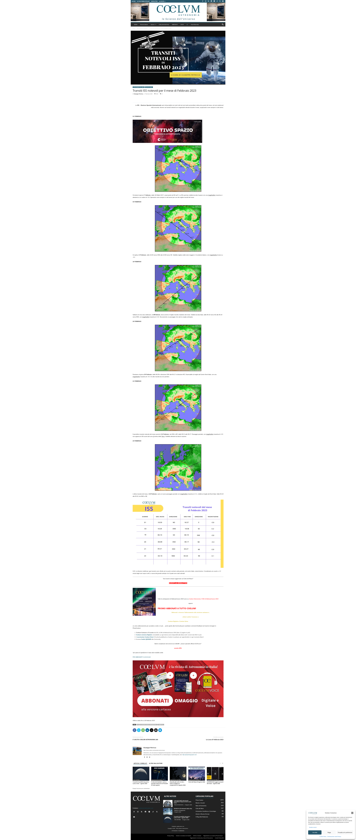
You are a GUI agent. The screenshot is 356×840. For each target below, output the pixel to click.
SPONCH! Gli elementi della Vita (183, 808)
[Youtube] (223, 1)
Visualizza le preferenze (345, 832)
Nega (329, 832)
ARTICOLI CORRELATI (140, 763)
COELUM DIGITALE (164, 24)
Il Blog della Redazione (202, 817)
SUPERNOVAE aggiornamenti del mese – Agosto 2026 (215, 782)
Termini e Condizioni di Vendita (183, 835)
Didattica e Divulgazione (179, 810)
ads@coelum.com (180, 826)
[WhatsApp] (143, 730)
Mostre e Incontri (200, 803)
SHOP (182, 24)
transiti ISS (160, 724)
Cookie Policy (322, 836)
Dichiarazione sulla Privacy (334, 836)
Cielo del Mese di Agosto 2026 (196, 782)
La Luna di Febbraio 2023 (214, 739)
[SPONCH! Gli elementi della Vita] (167, 811)
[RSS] (208, 1)
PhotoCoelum (144, 24)
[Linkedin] (147, 730)
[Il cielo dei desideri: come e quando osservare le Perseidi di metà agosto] (159, 774)
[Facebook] (203, 1)
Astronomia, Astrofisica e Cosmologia (206, 811)
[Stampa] (156, 730)
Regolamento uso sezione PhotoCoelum (213, 835)
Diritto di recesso (197, 835)
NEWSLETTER (154, 1)
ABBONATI (175, 24)
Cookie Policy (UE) (219, 838)
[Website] (149, 757)
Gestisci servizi (313, 827)
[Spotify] (211, 1)
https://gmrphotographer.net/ (189, 754)
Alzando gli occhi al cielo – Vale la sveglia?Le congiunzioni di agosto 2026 (178, 783)
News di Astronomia (178, 804)
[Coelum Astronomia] (178, 12)
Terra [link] (163, 436)
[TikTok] (217, 1)
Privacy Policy (170, 835)
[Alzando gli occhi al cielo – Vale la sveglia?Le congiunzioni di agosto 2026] (178, 774)
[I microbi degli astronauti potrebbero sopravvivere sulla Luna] (167, 803)
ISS (138, 724)
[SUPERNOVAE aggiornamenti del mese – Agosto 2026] (215, 774)
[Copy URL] (168, 730)
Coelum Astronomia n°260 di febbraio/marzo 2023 (203, 599)
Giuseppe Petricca (138, 94)
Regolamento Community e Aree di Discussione (201, 838)
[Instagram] (206, 1)
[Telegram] (214, 1)
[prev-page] (220, 763)
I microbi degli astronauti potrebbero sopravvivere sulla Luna (182, 802)
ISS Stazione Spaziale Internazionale (148, 724)
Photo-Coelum (199, 800)
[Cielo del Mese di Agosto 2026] (196, 774)
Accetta (315, 832)
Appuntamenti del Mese (142, 28)
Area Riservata (195, 24)
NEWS (135, 24)
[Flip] (164, 730)
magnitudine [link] (211, 195)
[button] (352, 813)
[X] (220, 1)
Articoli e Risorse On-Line (202, 814)
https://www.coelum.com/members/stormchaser (154, 750)
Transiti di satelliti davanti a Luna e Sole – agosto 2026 (141, 782)
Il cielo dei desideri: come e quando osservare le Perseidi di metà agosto (159, 783)
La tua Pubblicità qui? (143, 1)
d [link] (153, 436)
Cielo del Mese (149, 87)
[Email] (151, 730)
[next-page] (223, 763)
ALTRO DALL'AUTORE (155, 763)
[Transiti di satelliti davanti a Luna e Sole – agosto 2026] (141, 774)
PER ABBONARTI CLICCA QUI (142, 657)
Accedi (134, 1)
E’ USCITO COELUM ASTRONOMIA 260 (145, 739)
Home (134, 28)
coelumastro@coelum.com (146, 808)
